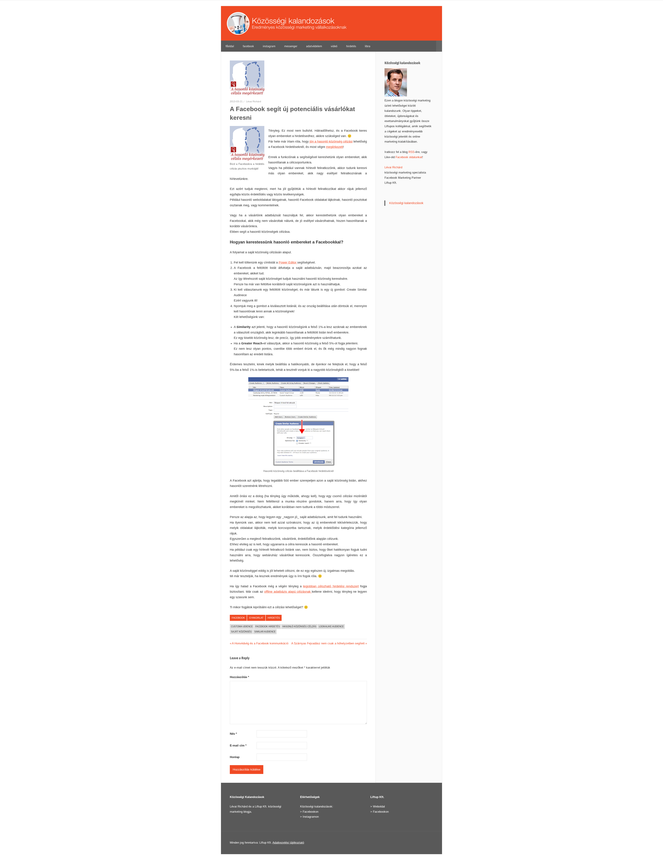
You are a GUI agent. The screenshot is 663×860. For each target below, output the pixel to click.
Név (233, 733)
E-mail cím (238, 745)
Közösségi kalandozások (406, 203)
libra (367, 46)
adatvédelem (314, 46)
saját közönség (241, 631)
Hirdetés (274, 617)
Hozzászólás (239, 677)
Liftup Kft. (261, 806)
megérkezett (334, 147)
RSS (411, 152)
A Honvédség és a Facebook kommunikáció (260, 643)
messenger (290, 46)
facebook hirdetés (267, 626)
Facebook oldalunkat (409, 157)
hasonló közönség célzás (299, 626)
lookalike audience (331, 626)
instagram (269, 46)
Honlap (234, 757)
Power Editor (288, 262)
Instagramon (311, 816)
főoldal (229, 46)
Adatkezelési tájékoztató (288, 842)
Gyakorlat (256, 617)
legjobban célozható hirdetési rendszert (331, 586)
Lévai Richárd (253, 101)
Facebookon (310, 811)
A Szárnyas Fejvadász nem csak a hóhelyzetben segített (328, 643)
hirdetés (351, 46)
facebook (248, 46)
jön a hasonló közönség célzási (331, 141)
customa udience (242, 626)
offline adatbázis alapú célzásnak (288, 591)
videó (334, 46)
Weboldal (379, 806)
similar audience (265, 631)
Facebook (238, 617)
